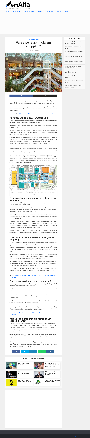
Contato (66, 11)
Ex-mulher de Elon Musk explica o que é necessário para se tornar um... (52, 365)
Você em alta (49, 11)
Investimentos (15, 11)
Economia (39, 11)
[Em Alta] (18, 4)
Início (7, 11)
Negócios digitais (77, 436)
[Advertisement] (45, 24)
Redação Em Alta (37, 50)
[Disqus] (33, 408)
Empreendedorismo (28, 11)
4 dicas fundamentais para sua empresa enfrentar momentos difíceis (37, 114)
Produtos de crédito (69, 436)
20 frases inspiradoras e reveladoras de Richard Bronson (51, 373)
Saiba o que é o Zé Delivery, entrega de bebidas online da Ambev (24, 382)
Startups (58, 11)
